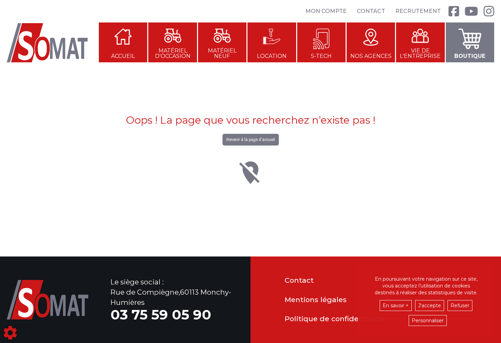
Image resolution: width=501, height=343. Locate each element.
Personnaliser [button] (428, 320)
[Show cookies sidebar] (10, 333)
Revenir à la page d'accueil (250, 139)
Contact (371, 11)
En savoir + (396, 305)
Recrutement (418, 11)
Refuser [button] (460, 305)
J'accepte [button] (429, 305)
